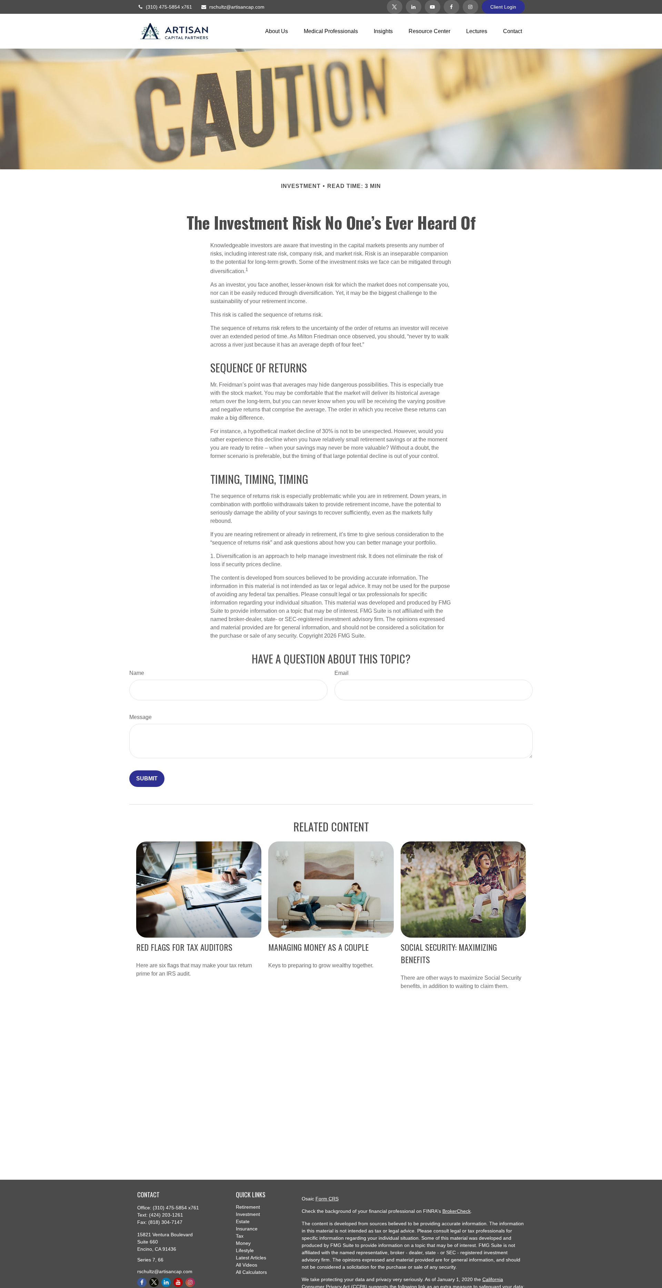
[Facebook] (451, 7)
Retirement (248, 1207)
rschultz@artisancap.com (236, 7)
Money (243, 1243)
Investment (248, 1214)
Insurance (247, 1228)
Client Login (503, 7)
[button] (276, 31)
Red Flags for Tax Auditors (184, 947)
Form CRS (327, 1198)
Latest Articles (251, 1257)
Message (140, 717)
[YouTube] (432, 7)
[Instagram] (470, 7)
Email (341, 673)
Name (136, 673)
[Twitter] (394, 7)
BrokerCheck (456, 1211)
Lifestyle (245, 1250)
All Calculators (251, 1272)
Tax (239, 1236)
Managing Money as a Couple (318, 947)
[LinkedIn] (413, 7)
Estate (243, 1221)
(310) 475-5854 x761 (169, 7)
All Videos (246, 1265)
